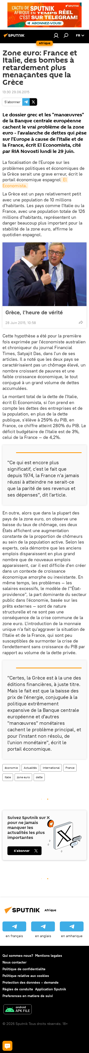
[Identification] (56, 35)
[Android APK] (17, 1009)
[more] (81, 322)
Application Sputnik (50, 989)
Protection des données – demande (30, 982)
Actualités (30, 768)
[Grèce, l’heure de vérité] (44, 274)
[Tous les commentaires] (7, 1046)
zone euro (23, 777)
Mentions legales (48, 955)
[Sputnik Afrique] (14, 37)
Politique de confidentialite (23, 969)
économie (11, 768)
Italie (8, 777)
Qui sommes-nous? (17, 955)
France (70, 768)
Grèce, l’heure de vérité (34, 312)
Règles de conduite (17, 989)
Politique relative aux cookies (25, 975)
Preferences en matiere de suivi (27, 996)
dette (39, 777)
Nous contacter (14, 962)
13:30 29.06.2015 (15, 92)
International (51, 768)
